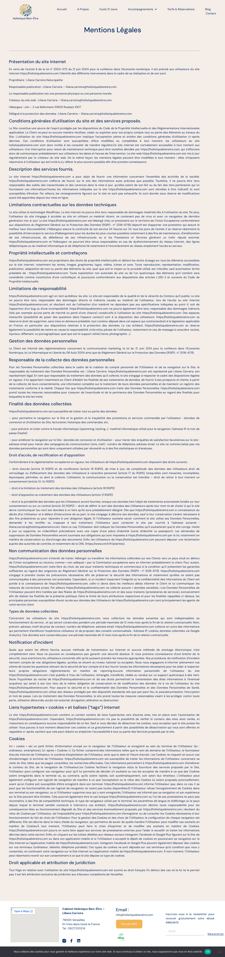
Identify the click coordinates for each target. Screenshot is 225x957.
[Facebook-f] (71, 941)
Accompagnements (140, 9)
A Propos (83, 9)
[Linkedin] (79, 941)
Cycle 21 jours (108, 9)
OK (208, 951)
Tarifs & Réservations (181, 9)
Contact (211, 13)
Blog (208, 9)
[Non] (219, 951)
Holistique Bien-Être (25, 18)
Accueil (62, 9)
